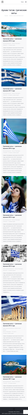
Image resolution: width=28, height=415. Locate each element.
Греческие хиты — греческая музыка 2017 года (12, 90)
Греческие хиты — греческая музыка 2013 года (12, 265)
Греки (4, 268)
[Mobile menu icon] (26, 2)
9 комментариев (11, 270)
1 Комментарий (11, 45)
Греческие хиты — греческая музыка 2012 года (12, 325)
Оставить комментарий (13, 95)
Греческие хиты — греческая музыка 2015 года (12, 216)
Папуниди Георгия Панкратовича (19, 413)
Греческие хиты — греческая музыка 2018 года (12, 40)
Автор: (16, 43)
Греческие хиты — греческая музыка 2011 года (12, 378)
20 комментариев (12, 383)
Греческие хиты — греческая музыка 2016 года (12, 147)
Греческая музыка (7, 43)
